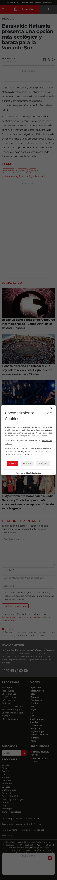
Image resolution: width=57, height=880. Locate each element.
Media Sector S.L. (33, 473)
